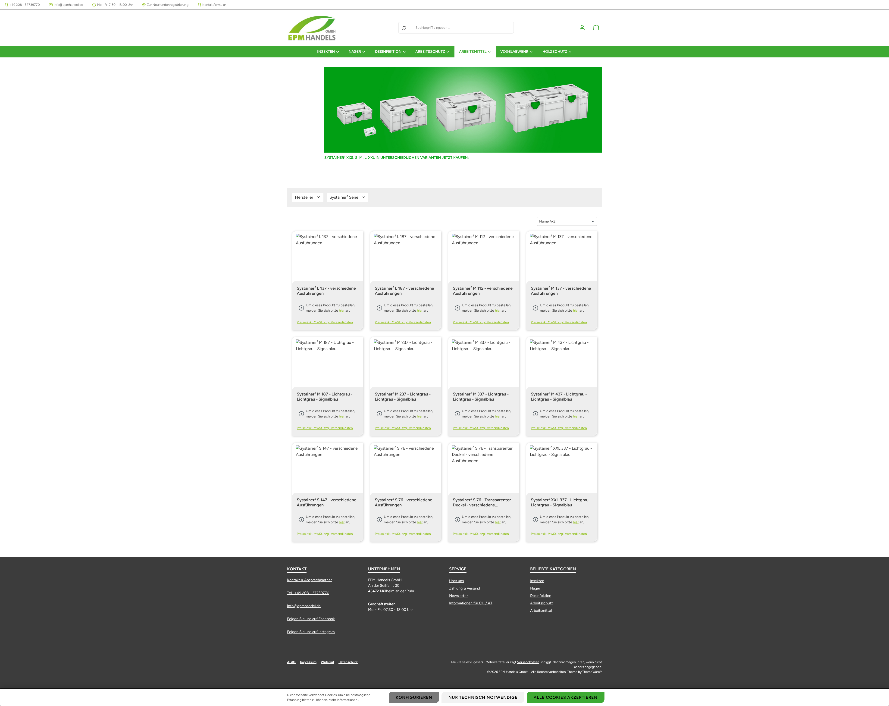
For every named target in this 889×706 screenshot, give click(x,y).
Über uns (456, 581)
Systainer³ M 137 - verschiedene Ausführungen (561, 291)
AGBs (291, 662)
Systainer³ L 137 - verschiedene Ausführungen (326, 291)
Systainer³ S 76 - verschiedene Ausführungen (403, 502)
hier (341, 310)
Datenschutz (348, 662)
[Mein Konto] (582, 27)
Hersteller (304, 197)
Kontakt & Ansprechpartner (309, 580)
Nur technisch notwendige (483, 697)
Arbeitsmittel (541, 610)
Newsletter (458, 595)
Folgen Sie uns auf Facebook (311, 619)
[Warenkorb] (596, 27)
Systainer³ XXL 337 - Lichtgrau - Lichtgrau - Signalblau (561, 502)
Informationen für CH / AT (470, 603)
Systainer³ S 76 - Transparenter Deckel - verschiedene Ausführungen (482, 502)
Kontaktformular (214, 5)
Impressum (308, 662)
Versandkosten (528, 662)
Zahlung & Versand (464, 588)
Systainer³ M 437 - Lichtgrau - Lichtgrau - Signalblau (559, 397)
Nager (535, 588)
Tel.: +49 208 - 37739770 (308, 593)
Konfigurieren (414, 697)
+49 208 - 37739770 (24, 5)
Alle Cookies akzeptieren (566, 697)
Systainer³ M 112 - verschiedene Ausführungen (483, 291)
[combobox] (463, 27)
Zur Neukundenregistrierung (167, 5)
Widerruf (327, 662)
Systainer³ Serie (344, 197)
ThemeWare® (592, 672)
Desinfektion (540, 595)
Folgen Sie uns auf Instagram (311, 632)
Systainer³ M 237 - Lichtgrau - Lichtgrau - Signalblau (403, 397)
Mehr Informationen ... (344, 700)
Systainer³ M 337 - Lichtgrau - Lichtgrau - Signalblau (481, 397)
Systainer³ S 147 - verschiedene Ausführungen (326, 502)
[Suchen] (403, 27)
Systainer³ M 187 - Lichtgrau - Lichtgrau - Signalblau (324, 397)
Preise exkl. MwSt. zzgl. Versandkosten (325, 322)
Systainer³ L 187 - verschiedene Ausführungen (404, 291)
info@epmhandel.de (68, 5)
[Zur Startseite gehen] (312, 27)
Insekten (537, 581)
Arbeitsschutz (541, 603)
